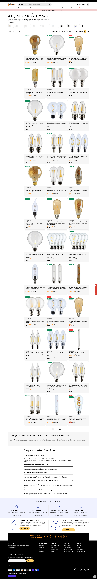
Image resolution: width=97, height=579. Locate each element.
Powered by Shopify (21, 573)
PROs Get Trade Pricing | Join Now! (15, 1)
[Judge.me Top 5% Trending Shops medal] (65, 536)
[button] (35, 10)
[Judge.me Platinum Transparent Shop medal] (50, 536)
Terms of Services (23, 563)
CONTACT (78, 1)
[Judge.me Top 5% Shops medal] (60, 536)
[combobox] (35, 4)
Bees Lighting (14, 573)
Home (9, 13)
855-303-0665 (85, 1)
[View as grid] (85, 31)
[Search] (50, 4)
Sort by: (63, 31)
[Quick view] (44, 36)
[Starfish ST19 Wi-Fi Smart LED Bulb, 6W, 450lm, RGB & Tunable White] (78, 404)
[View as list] (88, 31)
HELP (74, 1)
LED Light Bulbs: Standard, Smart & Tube (20, 13)
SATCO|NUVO (28, 56)
